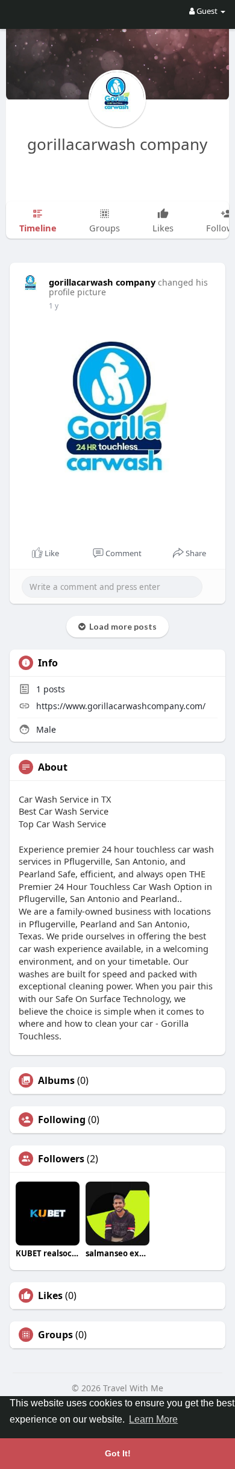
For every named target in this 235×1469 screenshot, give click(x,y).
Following (62, 1119)
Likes (50, 1295)
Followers (61, 1159)
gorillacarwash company (117, 144)
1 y (53, 306)
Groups (55, 1334)
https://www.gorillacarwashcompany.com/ (120, 706)
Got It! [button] (118, 1453)
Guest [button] (207, 10)
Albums (56, 1080)
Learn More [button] (153, 1419)
